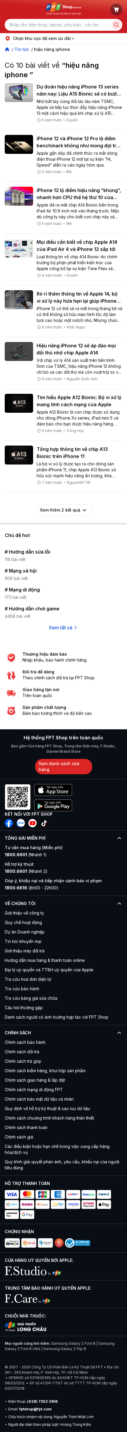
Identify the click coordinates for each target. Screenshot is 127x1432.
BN (68, 172)
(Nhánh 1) (26, 854)
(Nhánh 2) (26, 871)
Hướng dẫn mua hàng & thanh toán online (45, 960)
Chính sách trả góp (23, 1061)
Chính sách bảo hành (25, 1042)
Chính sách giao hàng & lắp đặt (35, 1080)
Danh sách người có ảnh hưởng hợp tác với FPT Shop (56, 1017)
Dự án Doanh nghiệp (25, 931)
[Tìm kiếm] (116, 25)
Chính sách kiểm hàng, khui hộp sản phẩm (45, 1070)
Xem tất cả (60, 627)
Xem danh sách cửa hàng (59, 766)
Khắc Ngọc (76, 327)
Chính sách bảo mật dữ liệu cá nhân (39, 1099)
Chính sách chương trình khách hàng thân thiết (49, 1117)
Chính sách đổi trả (22, 1051)
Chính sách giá (19, 1136)
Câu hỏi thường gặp (24, 1007)
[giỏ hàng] (116, 9)
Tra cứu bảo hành (22, 988)
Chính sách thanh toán (26, 1127)
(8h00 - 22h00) (31, 887)
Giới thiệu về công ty (24, 912)
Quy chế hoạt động (23, 922)
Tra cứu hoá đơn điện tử (28, 979)
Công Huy (75, 430)
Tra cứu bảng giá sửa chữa (31, 998)
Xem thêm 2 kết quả (60, 509)
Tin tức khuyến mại (23, 941)
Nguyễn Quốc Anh (82, 379)
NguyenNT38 (78, 482)
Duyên (72, 120)
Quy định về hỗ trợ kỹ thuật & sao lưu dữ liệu (47, 1108)
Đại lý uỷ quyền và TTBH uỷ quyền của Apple (49, 969)
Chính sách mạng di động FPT (34, 1089)
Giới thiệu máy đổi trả (25, 950)
